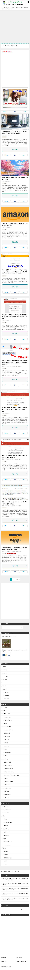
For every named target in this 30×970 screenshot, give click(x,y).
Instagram (5, 673)
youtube (4, 666)
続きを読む (15, 149)
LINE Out (6, 755)
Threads (6, 676)
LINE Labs (6, 797)
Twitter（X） (5, 669)
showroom (6, 695)
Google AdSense (7, 841)
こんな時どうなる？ (7, 809)
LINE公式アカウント (8, 768)
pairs (6, 825)
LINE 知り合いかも (8, 765)
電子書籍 (6, 854)
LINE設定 (5, 707)
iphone (4, 848)
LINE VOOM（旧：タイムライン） (11, 775)
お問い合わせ (19, 957)
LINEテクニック (7, 717)
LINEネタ (5, 723)
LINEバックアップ (8, 720)
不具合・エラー (6, 812)
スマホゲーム (6, 828)
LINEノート (6, 739)
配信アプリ (5, 689)
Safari (5, 861)
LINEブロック (7, 733)
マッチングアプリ (8, 822)
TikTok (4, 686)
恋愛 (4, 815)
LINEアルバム (7, 736)
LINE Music (6, 791)
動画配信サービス (8, 857)
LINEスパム (6, 746)
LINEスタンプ (7, 784)
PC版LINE (5, 710)
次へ (17, 579)
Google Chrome (7, 845)
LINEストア (5, 778)
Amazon (4, 183)
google (4, 838)
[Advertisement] (15, 26)
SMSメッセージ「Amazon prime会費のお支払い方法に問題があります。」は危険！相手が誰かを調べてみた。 (14, 362)
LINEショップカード (8, 781)
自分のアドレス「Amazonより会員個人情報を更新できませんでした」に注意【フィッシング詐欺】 (14, 409)
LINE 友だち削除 (7, 762)
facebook (5, 679)
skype (5, 819)
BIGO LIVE (6, 698)
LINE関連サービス (7, 788)
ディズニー (6, 835)
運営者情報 (3, 957)
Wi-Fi (5, 864)
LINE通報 (6, 742)
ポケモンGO (6, 832)
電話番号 (6, 851)
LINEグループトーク (8, 730)
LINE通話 (5, 749)
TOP (7, 871)
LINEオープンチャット (9, 771)
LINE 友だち (5, 759)
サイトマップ (4, 961)
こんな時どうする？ (11, 553)
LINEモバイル (7, 794)
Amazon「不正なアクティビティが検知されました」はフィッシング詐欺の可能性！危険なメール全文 (14, 316)
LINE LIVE (6, 692)
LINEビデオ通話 (7, 752)
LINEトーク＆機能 (7, 726)
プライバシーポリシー (21, 961)
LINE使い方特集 (6, 713)
